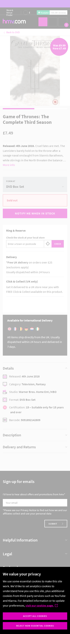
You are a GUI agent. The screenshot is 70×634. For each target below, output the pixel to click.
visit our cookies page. (40, 605)
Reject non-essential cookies (35, 625)
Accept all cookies (35, 616)
